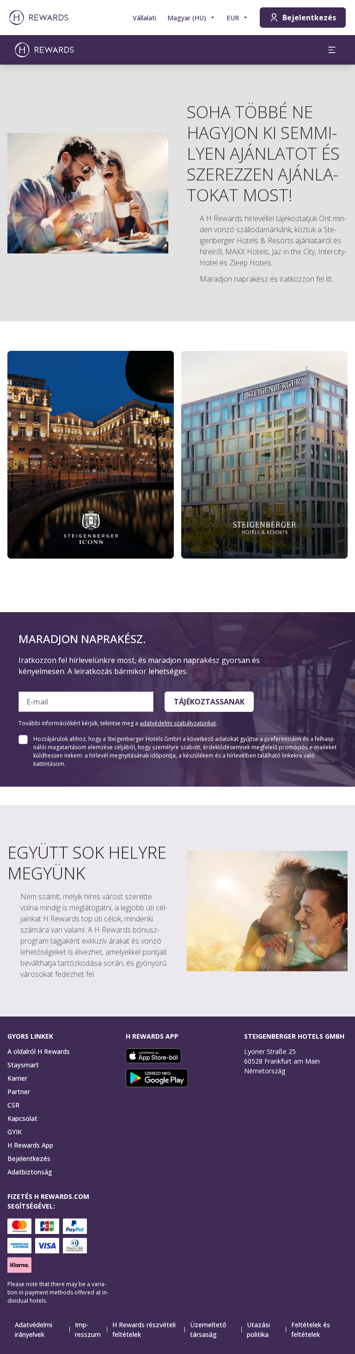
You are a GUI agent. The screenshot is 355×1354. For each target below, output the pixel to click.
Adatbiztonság (29, 1171)
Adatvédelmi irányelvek (33, 1329)
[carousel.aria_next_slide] (334, 457)
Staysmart (23, 1064)
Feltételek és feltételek (310, 1329)
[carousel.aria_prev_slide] (20, 457)
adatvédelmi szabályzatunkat (178, 723)
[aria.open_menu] (332, 50)
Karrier (17, 1078)
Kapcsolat (22, 1118)
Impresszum (88, 1329)
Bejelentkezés (28, 1158)
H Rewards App (30, 1145)
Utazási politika (258, 1329)
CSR (13, 1105)
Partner (18, 1091)
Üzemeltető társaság (208, 1329)
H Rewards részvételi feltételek (144, 1329)
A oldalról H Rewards (38, 1051)
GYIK (14, 1131)
